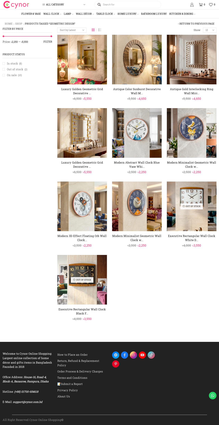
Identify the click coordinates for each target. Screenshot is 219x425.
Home (8, 23)
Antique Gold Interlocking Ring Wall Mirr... (191, 91)
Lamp (67, 13)
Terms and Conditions (72, 377)
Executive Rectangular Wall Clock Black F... (82, 311)
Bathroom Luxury (154, 13)
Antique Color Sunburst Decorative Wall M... (137, 91)
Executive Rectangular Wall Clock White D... (191, 238)
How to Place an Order (72, 354)
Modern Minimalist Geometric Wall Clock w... (191, 164)
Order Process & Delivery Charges (80, 371)
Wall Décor (84, 13)
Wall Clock (51, 13)
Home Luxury (127, 13)
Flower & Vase (31, 13)
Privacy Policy (67, 390)
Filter (47, 41)
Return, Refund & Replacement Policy (78, 363)
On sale (14, 75)
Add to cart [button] (84, 78)
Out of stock (17, 69)
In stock (14, 63)
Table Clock (104, 13)
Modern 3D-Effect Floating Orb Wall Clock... (82, 238)
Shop (18, 23)
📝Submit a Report (70, 384)
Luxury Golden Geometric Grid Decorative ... (82, 91)
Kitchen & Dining (181, 13)
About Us (63, 396)
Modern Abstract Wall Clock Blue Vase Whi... (137, 164)
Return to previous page (196, 23)
